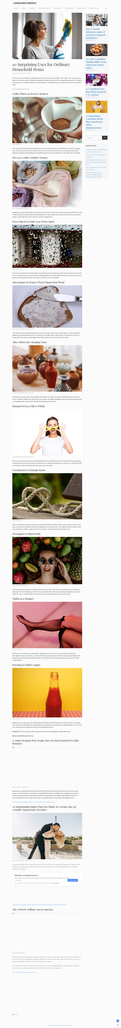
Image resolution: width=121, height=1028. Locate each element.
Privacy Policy (94, 8)
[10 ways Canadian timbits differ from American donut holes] (97, 55)
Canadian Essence (24, 3)
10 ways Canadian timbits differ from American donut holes (96, 63)
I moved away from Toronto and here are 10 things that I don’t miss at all (96, 162)
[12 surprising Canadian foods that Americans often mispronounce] (97, 112)
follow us (31, 736)
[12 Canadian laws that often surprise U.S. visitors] (97, 85)
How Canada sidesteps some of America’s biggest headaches (95, 33)
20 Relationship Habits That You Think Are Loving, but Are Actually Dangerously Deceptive (39, 905)
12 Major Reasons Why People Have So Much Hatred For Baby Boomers (34, 802)
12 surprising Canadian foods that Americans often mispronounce (94, 121)
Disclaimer (58, 8)
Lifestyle (16, 1014)
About (23, 8)
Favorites (88, 40)
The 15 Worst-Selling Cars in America (23, 972)
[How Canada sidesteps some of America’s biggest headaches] (97, 25)
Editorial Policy (44, 8)
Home (16, 8)
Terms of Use (81, 8)
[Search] (104, 138)
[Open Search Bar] (106, 8)
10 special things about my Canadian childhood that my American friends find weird (94, 175)
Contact (32, 8)
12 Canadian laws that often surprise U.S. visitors (96, 91)
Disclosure (69, 8)
